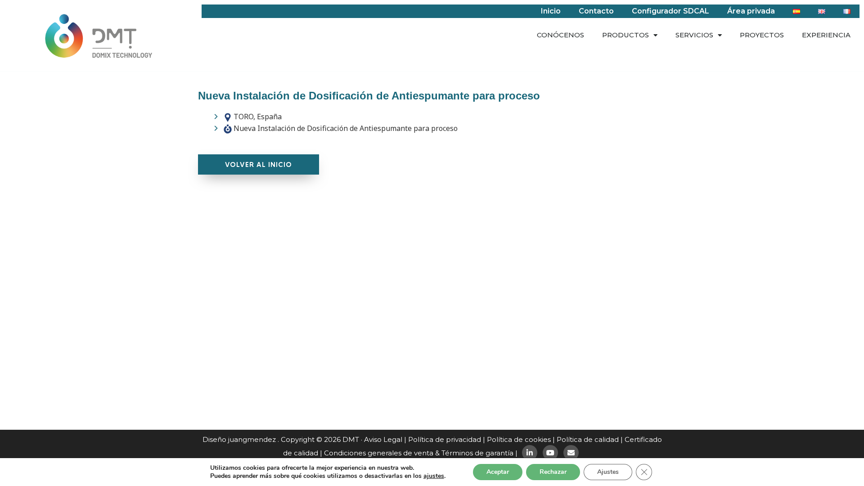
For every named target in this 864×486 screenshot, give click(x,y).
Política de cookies (519, 439)
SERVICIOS (694, 35)
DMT (350, 439)
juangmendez (252, 439)
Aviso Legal (383, 439)
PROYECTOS (762, 35)
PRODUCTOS (625, 35)
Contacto (596, 11)
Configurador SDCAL (670, 11)
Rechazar (553, 472)
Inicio (551, 11)
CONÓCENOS (560, 35)
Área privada (751, 11)
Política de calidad (588, 439)
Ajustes (608, 472)
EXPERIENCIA (826, 35)
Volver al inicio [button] (258, 164)
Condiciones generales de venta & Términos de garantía (418, 453)
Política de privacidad (444, 439)
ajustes (433, 476)
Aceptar (497, 472)
